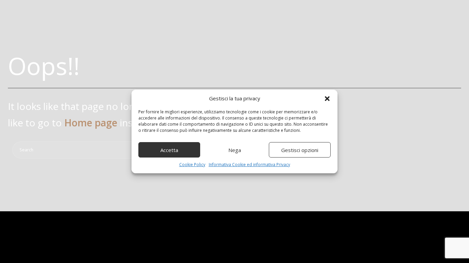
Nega (234, 150)
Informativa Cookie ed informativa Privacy (249, 164)
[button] (327, 98)
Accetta (169, 150)
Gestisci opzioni (299, 150)
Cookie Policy (192, 164)
